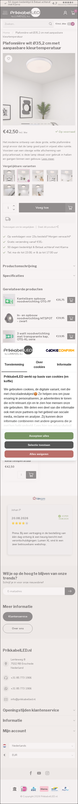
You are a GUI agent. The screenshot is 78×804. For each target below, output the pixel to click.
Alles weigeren (39, 454)
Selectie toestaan (39, 444)
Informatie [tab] (64, 364)
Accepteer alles (39, 435)
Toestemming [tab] (14, 364)
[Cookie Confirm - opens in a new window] (60, 350)
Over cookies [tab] (39, 365)
